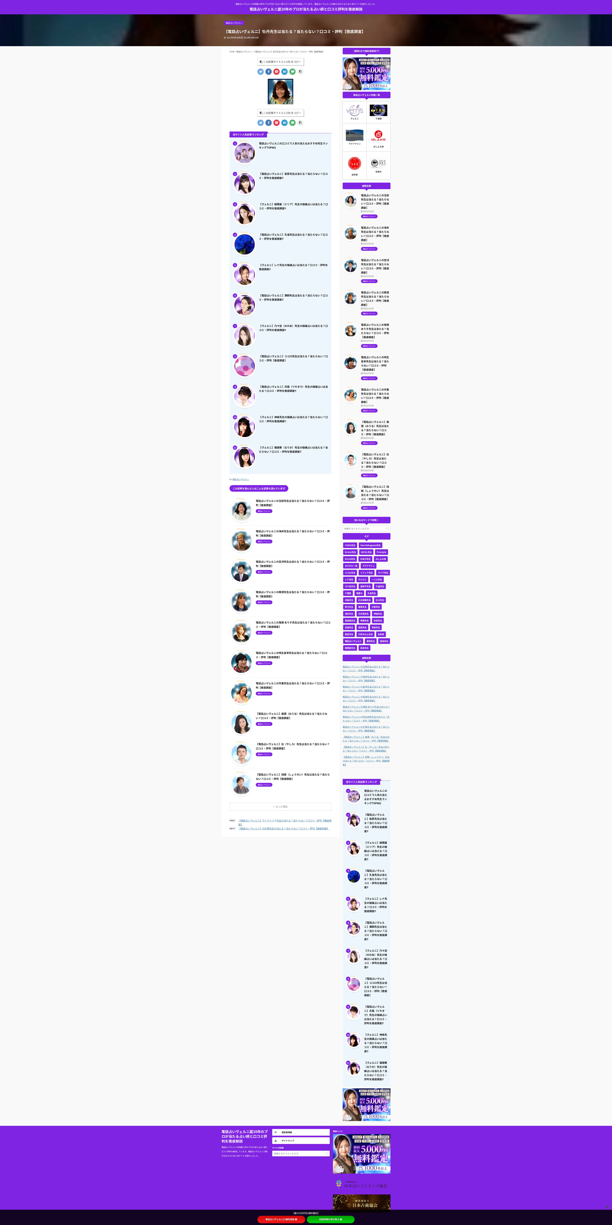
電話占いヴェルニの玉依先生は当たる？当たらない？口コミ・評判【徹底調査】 (366, 668)
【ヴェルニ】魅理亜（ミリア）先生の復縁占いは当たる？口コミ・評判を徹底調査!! (375, 851)
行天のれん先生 (365, 634)
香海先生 (384, 641)
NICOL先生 (366, 552)
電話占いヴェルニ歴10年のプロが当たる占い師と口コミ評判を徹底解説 (306, 8)
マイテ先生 (383, 572)
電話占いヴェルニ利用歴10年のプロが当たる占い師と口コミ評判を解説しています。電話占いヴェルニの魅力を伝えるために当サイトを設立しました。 (245, 1151)
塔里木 (359, 593)
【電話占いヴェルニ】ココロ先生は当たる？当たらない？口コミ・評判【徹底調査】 (375, 987)
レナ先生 (349, 579)
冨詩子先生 (365, 586)
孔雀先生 (372, 593)
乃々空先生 (350, 586)
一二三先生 (377, 579)
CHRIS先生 (350, 545)
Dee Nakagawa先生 (371, 545)
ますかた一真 (351, 565)
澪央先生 (349, 613)
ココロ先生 (350, 572)
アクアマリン (368, 565)
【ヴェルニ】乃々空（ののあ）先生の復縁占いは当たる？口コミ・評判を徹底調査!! (375, 959)
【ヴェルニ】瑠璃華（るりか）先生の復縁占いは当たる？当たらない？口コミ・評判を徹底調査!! (375, 1071)
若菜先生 (362, 627)
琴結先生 (378, 613)
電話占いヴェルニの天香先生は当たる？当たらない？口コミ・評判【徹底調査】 (366, 728)
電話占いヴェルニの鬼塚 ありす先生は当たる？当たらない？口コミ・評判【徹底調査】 (366, 708)
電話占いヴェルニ (241, 479)
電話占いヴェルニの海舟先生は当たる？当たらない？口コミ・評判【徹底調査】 (366, 678)
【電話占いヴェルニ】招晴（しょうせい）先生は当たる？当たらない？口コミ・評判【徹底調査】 (366, 760)
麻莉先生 (364, 647)
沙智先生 (376, 606)
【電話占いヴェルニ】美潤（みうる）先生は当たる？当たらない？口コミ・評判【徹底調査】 (366, 738)
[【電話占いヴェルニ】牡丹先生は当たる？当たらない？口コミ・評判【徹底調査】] (284, 71)
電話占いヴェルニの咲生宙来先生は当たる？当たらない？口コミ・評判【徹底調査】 (366, 718)
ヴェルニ (362, 579)
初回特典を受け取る (329, 1219)
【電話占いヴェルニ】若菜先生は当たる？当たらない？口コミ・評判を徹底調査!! (375, 823)
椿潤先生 (362, 606)
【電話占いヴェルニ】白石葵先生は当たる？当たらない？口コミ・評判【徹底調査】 (283, 828)
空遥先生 (349, 627)
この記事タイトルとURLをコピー (282, 62)
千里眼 (348, 593)
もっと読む (282, 806)
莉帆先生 (376, 627)
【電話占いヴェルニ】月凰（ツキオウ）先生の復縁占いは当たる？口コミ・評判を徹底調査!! (375, 1015)
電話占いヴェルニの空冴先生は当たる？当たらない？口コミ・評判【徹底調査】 (366, 688)
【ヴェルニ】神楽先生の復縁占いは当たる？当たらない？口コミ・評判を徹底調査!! (375, 1043)
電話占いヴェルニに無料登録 (279, 1219)
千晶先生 (380, 586)
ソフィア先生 (366, 572)
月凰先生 (349, 600)
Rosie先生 (350, 558)
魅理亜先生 (350, 647)
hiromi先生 (350, 552)
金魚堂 (381, 634)
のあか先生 (365, 558)
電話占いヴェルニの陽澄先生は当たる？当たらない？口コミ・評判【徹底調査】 (366, 698)
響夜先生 (371, 641)
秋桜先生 (378, 620)
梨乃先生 (349, 606)
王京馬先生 (363, 613)
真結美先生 (350, 620)
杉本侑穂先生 (364, 600)
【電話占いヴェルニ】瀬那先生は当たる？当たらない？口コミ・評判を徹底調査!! (375, 931)
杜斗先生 (380, 600)
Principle (381, 552)
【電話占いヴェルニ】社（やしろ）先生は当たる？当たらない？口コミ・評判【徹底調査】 (366, 748)
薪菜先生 (349, 634)
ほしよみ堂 (381, 558)
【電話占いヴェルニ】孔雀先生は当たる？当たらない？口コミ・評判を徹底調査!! (375, 879)
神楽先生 (364, 620)
